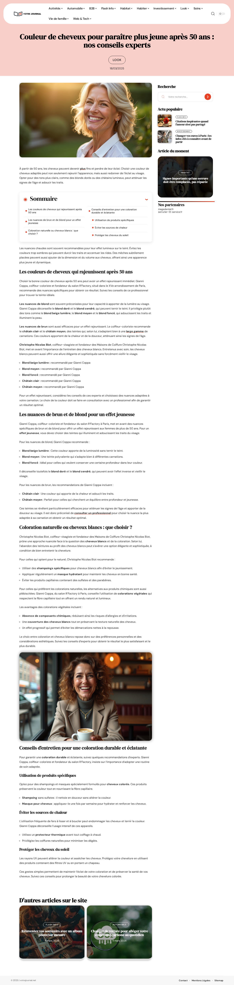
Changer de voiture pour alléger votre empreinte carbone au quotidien (119, 933)
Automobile (119, 924)
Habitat (185, 172)
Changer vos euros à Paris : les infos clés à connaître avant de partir (194, 139)
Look (117, 60)
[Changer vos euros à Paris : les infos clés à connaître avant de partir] (164, 137)
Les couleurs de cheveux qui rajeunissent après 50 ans (55, 211)
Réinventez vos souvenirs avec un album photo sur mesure (52, 933)
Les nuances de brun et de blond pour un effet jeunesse (54, 221)
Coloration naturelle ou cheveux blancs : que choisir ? (53, 232)
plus (83, 168)
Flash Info (52, 924)
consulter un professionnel (92, 513)
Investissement (183, 131)
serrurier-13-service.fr (170, 211)
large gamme (135, 331)
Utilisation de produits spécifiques (114, 220)
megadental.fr (166, 209)
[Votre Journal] (27, 13)
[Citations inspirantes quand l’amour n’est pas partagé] (164, 121)
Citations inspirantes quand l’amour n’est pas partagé (192, 122)
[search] (213, 14)
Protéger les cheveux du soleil (111, 235)
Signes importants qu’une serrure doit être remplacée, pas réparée (185, 180)
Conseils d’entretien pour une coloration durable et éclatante (114, 211)
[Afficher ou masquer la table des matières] (102, 199)
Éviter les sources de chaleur (111, 227)
